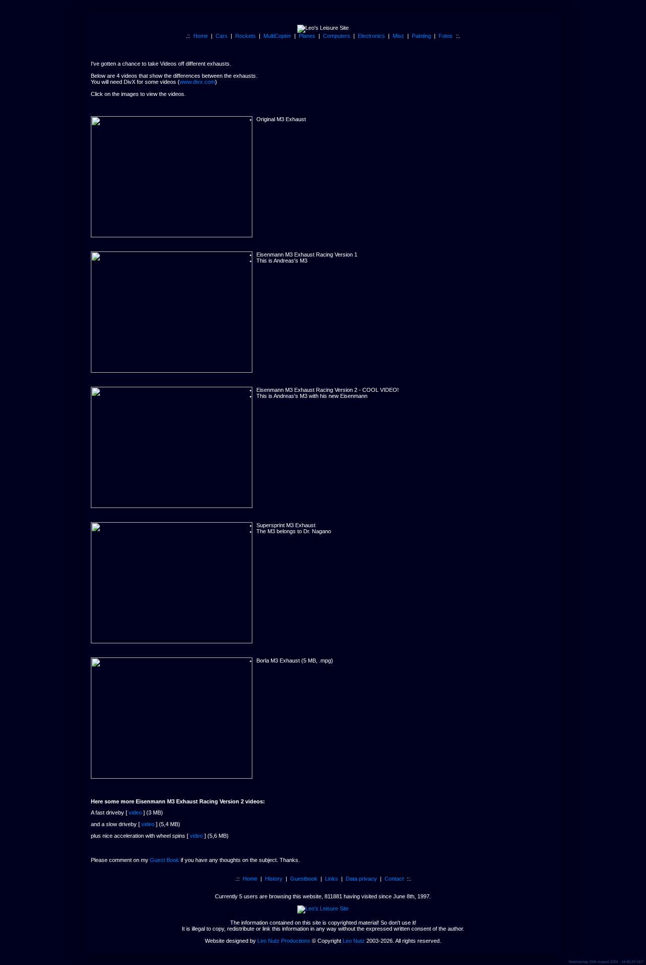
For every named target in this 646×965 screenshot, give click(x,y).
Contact (394, 879)
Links (331, 879)
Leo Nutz (354, 941)
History (274, 879)
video (135, 812)
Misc (398, 36)
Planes (307, 36)
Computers (336, 36)
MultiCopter (277, 36)
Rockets (245, 36)
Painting (421, 36)
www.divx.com (197, 82)
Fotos (446, 36)
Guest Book (164, 860)
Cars (222, 36)
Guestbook (303, 879)
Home (200, 36)
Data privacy (361, 879)
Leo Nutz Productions (283, 941)
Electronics (371, 36)
